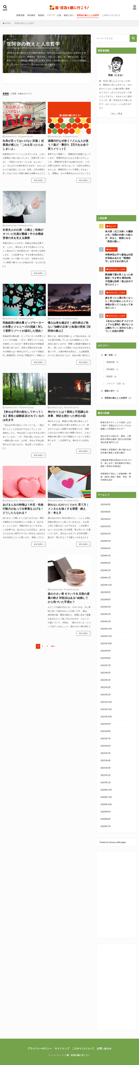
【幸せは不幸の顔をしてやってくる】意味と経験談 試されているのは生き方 (23, 415)
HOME (7, 23)
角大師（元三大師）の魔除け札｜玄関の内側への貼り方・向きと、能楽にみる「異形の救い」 (119, 236)
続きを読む (38, 180)
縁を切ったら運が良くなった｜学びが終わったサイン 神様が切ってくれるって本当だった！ (119, 302)
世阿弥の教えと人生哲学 (88, 15)
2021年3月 (105, 768)
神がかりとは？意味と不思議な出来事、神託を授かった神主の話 (68, 413)
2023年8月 (105, 599)
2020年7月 (105, 826)
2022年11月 (106, 636)
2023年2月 (105, 614)
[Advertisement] (69, 216)
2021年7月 (105, 738)
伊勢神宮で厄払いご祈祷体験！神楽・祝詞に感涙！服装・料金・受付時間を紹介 (115, 476)
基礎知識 (20, 15)
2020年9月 (105, 811)
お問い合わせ (104, 1048)
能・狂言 (110, 355)
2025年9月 (105, 504)
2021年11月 (106, 709)
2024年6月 (105, 548)
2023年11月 (106, 585)
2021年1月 (105, 782)
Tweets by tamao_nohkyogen (112, 842)
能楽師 (41, 15)
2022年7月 (105, 665)
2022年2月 (105, 694)
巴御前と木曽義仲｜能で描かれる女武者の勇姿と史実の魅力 (115, 451)
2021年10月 (106, 716)
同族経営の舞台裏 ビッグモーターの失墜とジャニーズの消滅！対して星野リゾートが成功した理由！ (23, 326)
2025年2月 (105, 533)
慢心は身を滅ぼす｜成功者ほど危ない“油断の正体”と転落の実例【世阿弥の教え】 (69, 326)
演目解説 (31, 15)
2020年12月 (106, 789)
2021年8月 (105, 731)
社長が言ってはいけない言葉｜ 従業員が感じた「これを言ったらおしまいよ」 (23, 144)
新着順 (6, 93)
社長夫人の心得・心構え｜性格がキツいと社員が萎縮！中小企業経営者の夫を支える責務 (23, 233)
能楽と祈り (69, 15)
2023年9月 (105, 592)
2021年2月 (105, 775)
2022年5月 (105, 680)
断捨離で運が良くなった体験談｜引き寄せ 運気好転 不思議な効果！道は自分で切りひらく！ (119, 279)
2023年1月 (105, 621)
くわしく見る (116, 113)
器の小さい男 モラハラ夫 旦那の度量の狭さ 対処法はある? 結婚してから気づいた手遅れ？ (69, 597)
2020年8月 (105, 819)
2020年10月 (106, 804)
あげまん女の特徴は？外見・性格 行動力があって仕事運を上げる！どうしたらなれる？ (23, 508)
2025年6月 (105, 519)
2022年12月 (106, 628)
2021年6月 (105, 746)
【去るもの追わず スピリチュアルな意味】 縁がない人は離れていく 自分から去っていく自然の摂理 (119, 326)
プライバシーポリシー (40, 1048)
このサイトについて (111, 15)
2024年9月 (105, 541)
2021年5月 (105, 753)
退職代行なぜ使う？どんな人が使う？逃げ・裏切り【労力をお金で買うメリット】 (68, 144)
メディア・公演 (54, 15)
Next (53, 646)
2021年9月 (105, 724)
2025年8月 (105, 511)
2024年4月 (105, 563)
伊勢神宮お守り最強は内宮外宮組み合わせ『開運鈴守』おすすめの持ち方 (119, 258)
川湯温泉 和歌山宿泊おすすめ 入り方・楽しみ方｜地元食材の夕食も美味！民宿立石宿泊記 (116, 463)
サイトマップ (62, 1048)
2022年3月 (105, 687)
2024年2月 (105, 570)
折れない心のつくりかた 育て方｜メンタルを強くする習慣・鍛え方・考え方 (68, 508)
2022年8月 (105, 658)
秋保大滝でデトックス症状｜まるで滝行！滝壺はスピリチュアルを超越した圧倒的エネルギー (115, 425)
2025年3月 (105, 526)
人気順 (13, 93)
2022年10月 (106, 643)
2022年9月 (105, 650)
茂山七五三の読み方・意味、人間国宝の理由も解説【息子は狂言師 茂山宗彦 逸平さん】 (115, 439)
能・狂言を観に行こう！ (78, 1055)
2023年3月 (105, 607)
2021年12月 (106, 702)
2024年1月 (105, 577)
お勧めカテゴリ (25, 93)
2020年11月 (106, 797)
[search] (133, 38)
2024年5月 (105, 555)
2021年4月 (105, 760)
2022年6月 (105, 672)
